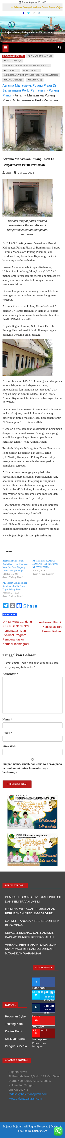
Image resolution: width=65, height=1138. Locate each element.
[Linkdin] (39, 13)
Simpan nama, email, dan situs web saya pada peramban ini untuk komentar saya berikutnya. (32, 768)
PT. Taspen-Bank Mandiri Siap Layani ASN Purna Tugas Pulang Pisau (14, 586)
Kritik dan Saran (15, 1038)
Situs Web (9, 746)
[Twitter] (28, 13)
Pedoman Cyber (16, 1016)
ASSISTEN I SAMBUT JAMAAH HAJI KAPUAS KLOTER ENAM (45, 564)
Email (7, 732)
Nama (7, 719)
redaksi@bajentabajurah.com (28, 1094)
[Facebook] (24, 13)
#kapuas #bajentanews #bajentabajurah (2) (27, 65)
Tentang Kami (14, 1024)
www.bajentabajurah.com (25, 1098)
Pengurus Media (16, 1046)
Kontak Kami (13, 1031)
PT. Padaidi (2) (11, 70)
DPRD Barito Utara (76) (40, 56)
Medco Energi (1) (13, 80)
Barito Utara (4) (13, 61)
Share (30, 606)
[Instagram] (34, 13)
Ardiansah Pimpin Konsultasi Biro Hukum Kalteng (50, 627)
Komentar (10, 673)
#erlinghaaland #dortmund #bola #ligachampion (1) (31, 75)
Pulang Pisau (9, 614)
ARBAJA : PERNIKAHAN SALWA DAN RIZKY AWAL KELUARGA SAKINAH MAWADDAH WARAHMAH (30, 949)
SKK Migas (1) (35, 80)
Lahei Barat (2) (32, 70)
